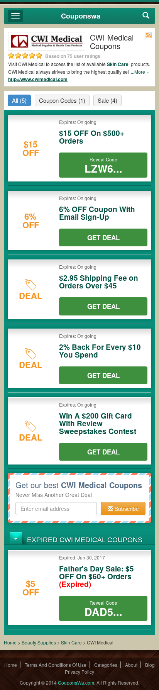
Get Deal (103, 237)
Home (10, 642)
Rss (148, 35)
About (131, 664)
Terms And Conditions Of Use (55, 664)
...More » (140, 71)
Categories (105, 664)
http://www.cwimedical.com (38, 79)
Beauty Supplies (39, 642)
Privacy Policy (79, 671)
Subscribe (126, 508)
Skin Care (118, 64)
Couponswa (80, 16)
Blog (150, 664)
